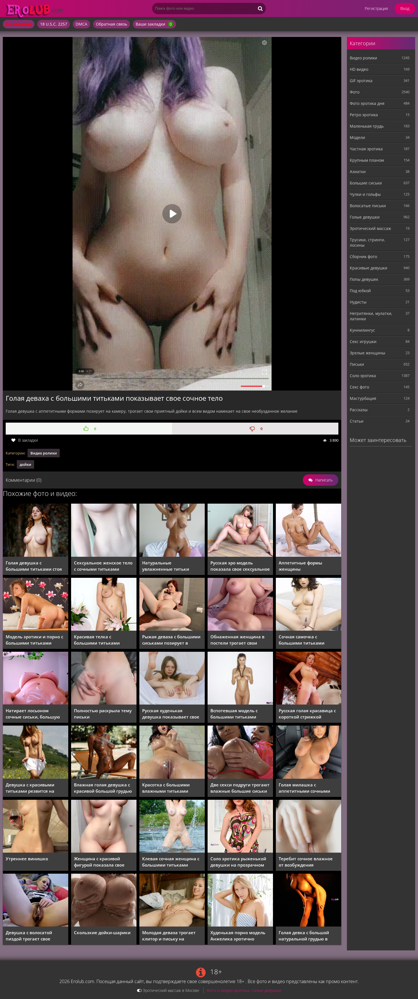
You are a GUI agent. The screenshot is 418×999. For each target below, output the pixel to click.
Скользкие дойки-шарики (102, 932)
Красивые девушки (368, 268)
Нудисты (358, 302)
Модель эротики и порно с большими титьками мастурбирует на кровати (34, 640)
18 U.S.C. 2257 (53, 24)
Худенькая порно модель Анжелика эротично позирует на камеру (237, 936)
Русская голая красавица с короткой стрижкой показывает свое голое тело (307, 714)
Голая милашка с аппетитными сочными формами (304, 788)
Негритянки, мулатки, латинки (371, 316)
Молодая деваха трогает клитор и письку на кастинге (169, 936)
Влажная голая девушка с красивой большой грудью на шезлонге (103, 788)
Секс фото (359, 387)
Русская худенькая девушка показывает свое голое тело (170, 714)
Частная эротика (366, 148)
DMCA (81, 24)
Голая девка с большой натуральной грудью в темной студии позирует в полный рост (307, 936)
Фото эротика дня (367, 103)
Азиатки (358, 171)
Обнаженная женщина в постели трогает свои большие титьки (237, 640)
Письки (357, 364)
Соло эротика (363, 375)
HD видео (359, 69)
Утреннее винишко (27, 858)
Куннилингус (362, 330)
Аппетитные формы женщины (300, 566)
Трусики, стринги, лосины (367, 242)
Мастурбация (363, 398)
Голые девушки (365, 217)
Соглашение (19, 24)
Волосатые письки (368, 205)
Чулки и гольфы (365, 194)
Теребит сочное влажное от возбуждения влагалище (306, 862)
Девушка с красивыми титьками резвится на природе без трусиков (30, 788)
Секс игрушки (363, 341)
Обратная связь (111, 24)
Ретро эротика (364, 114)
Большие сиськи (366, 183)
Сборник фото (363, 256)
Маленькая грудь (367, 126)
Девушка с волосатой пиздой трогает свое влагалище (29, 936)
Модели (357, 137)
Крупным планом (367, 160)
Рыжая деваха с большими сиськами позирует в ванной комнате (171, 640)
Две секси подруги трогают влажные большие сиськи (240, 788)
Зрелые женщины (367, 353)
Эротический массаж (370, 228)
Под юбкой (360, 290)
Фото (354, 92)
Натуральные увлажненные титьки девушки (165, 566)
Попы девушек (364, 279)
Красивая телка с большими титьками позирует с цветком (97, 640)
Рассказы (359, 409)
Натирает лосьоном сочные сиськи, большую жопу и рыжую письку (33, 714)
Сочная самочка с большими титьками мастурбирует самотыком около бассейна (307, 640)
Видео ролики (43, 453)
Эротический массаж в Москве (170, 990)
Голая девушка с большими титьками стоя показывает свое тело (34, 566)
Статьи (356, 421)
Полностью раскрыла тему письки (103, 714)
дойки (25, 464)
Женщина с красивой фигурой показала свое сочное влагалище (99, 862)
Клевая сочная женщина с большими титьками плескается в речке (170, 862)
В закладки (28, 440)
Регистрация (376, 8)
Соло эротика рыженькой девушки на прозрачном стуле (238, 862)
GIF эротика (361, 80)
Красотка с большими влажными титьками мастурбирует (166, 788)
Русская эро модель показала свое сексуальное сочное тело (240, 566)
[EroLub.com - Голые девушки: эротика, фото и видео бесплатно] (48, 18)
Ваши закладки (154, 24)
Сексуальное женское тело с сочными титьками (103, 566)
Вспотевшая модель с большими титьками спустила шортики (234, 714)
